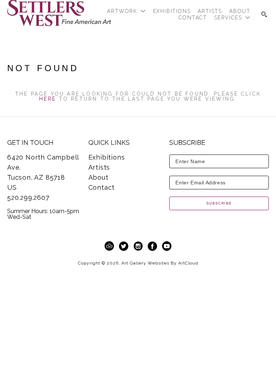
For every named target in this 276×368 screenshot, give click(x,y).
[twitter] (123, 246)
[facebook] (152, 246)
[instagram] (138, 246)
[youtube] (166, 246)
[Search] (264, 14)
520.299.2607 (28, 197)
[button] (126, 11)
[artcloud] (109, 246)
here (47, 99)
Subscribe (219, 203)
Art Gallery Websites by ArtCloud (159, 263)
